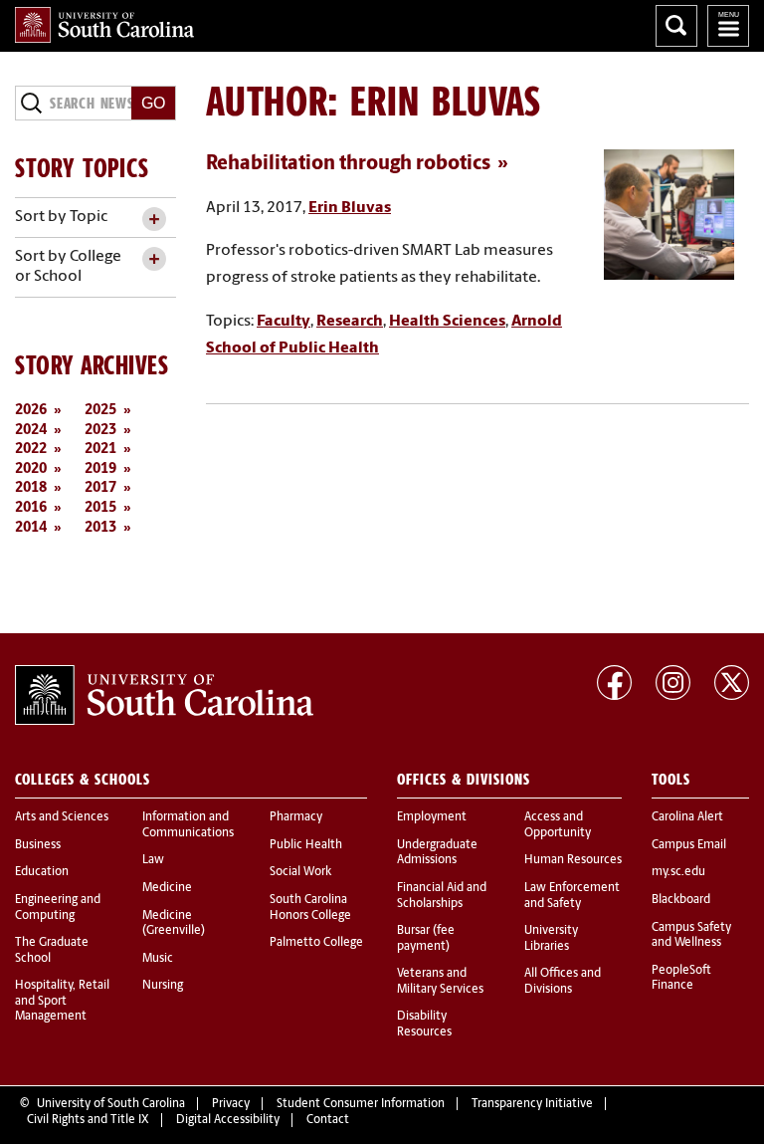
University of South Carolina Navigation (728, 26)
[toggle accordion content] (153, 219)
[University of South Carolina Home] (104, 25)
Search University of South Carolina (676, 26)
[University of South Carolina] (164, 695)
